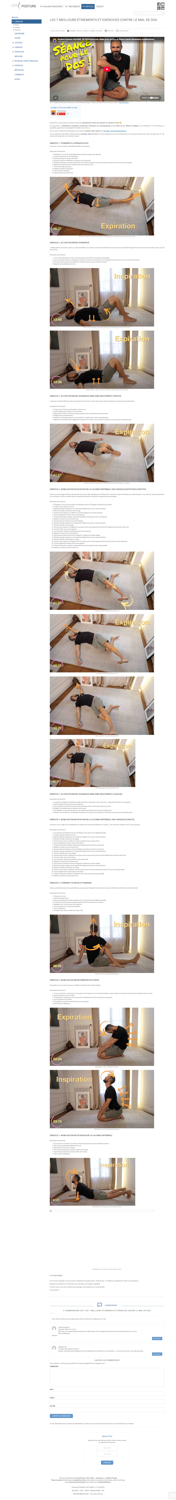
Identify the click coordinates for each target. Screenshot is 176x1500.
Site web (52, 1406)
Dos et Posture (124, 102)
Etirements (99, 31)
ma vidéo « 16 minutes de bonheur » (115, 131)
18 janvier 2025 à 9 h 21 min (67, 1329)
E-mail (52, 1398)
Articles (89, 6)
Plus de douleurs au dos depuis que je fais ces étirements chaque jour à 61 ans (81, 1319)
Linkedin (162, 8)
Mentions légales (95, 1490)
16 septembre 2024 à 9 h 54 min (68, 1349)
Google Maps (159, 8)
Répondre (157, 1338)
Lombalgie (72, 31)
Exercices (79, 31)
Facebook (159, 4)
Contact (100, 6)
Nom (51, 1389)
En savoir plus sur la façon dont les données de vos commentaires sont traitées (108, 1423)
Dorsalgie (92, 31)
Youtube (162, 4)
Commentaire (54, 1366)
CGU (103, 1490)
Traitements (74, 6)
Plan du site (75, 1490)
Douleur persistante (53, 6)
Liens (81, 1490)
